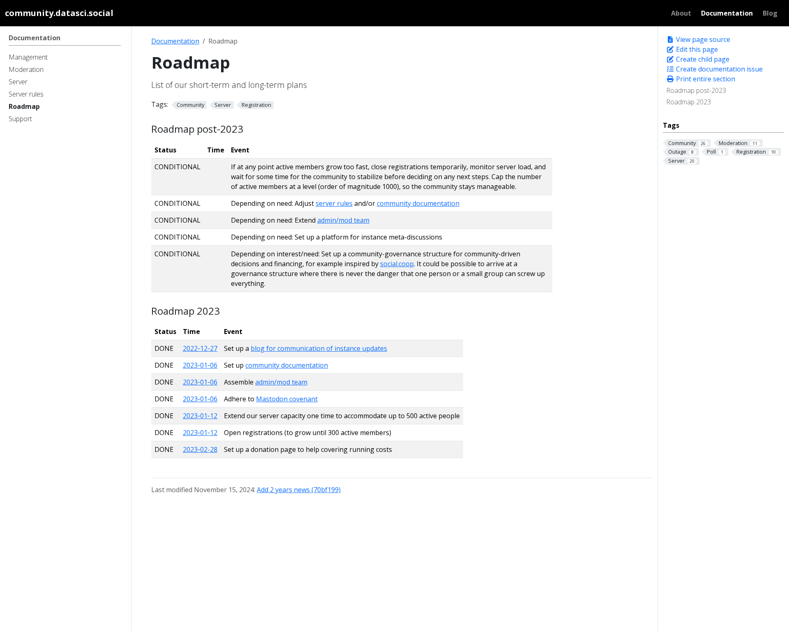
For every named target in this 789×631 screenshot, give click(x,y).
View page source (702, 39)
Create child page (701, 59)
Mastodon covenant (287, 398)
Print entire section (704, 78)
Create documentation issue (718, 69)
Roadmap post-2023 (696, 90)
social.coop (397, 263)
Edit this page (696, 49)
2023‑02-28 (200, 449)
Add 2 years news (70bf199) (299, 489)
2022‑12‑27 (200, 348)
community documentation (418, 203)
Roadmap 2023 (688, 101)
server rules (334, 203)
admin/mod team (343, 220)
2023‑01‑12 (200, 415)
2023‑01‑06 (200, 365)
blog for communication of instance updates (319, 348)
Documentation (175, 41)
